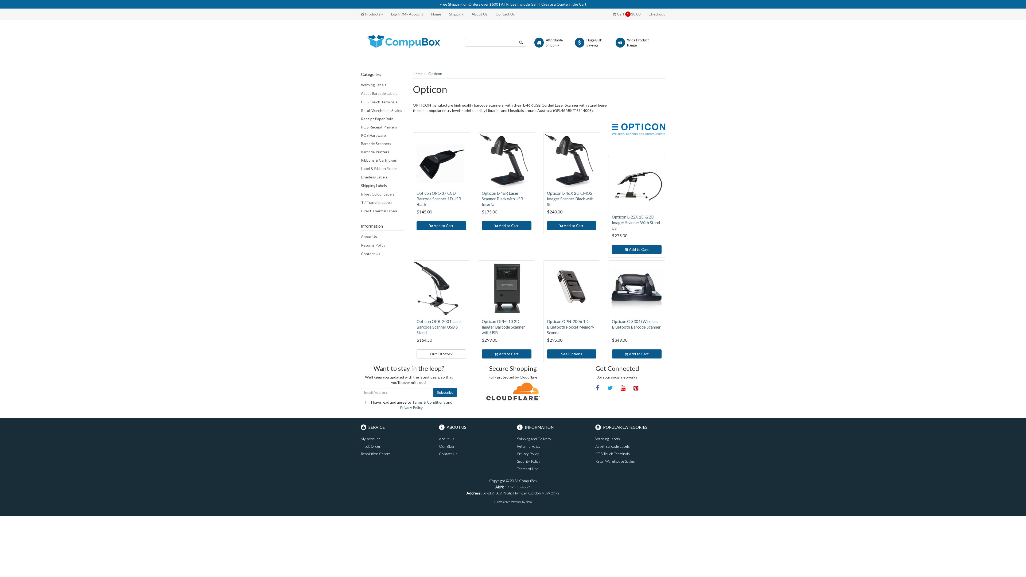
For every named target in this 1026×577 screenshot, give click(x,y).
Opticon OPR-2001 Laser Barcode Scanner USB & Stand (439, 327)
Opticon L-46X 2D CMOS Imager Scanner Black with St (570, 199)
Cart (628, 14)
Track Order (371, 446)
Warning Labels (373, 85)
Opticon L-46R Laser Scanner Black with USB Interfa (502, 199)
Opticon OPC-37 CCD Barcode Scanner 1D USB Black (439, 199)
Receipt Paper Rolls (377, 118)
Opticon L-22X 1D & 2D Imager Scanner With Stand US (636, 223)
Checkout (656, 14)
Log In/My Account (407, 14)
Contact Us (505, 14)
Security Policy (528, 461)
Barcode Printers (375, 152)
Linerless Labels (374, 177)
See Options (571, 354)
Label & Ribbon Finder (379, 168)
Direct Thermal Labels (379, 211)
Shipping (456, 14)
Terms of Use (527, 468)
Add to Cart (443, 225)
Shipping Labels (374, 185)
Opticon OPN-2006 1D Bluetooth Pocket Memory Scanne (570, 327)
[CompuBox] (409, 42)
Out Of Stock (441, 354)
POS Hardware (373, 135)
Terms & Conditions (428, 402)
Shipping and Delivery (534, 438)
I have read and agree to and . (411, 405)
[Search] (521, 42)
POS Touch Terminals (379, 102)
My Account (370, 438)
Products (372, 14)
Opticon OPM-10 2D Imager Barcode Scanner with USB (503, 327)
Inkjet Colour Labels (377, 194)
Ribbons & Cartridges (379, 160)
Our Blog (446, 446)
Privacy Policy (411, 407)
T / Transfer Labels (376, 202)
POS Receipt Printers (379, 127)
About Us (480, 14)
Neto (529, 502)
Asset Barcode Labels (379, 93)
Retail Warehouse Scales (381, 110)
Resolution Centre (376, 453)
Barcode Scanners (376, 143)
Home (436, 14)
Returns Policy (373, 245)
